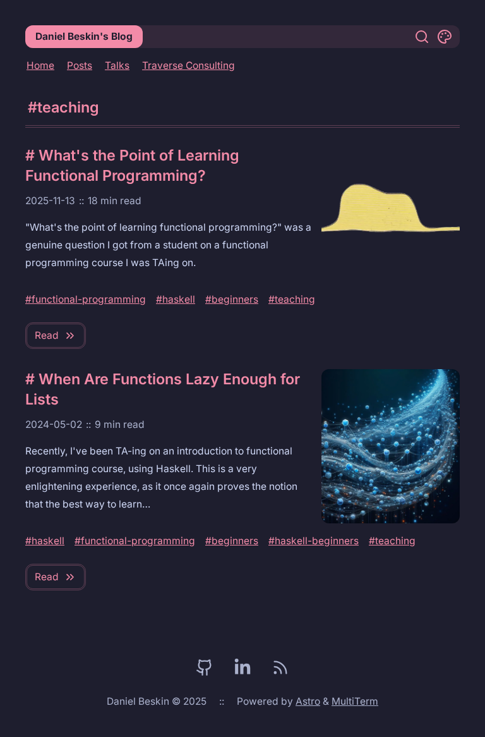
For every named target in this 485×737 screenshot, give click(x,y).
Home (40, 65)
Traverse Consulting (188, 65)
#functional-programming (85, 299)
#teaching (291, 299)
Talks (117, 65)
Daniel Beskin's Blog (84, 36)
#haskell (175, 299)
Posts (79, 65)
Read (47, 335)
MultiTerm (355, 701)
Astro (308, 701)
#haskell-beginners (313, 541)
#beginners (231, 299)
